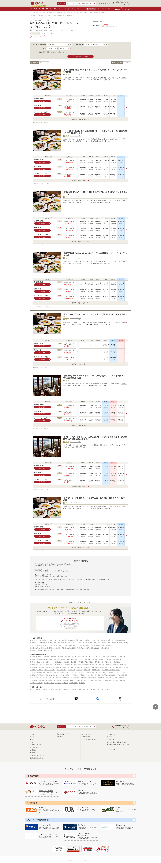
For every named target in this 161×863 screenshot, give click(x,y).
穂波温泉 (33, 675)
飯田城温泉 (66, 677)
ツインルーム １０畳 (41, 112)
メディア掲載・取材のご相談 (116, 742)
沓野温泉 (41, 667)
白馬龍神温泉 (68, 664)
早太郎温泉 (98, 680)
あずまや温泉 (92, 677)
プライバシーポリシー (89, 739)
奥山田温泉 (123, 664)
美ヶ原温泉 (43, 677)
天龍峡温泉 (33, 680)
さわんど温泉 (102, 657)
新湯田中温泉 (50, 667)
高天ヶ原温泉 (89, 662)
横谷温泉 (47, 675)
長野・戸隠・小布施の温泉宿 (84, 13)
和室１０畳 (37, 105)
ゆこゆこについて (105, 3)
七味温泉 (61, 675)
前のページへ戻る (37, 36)
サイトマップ (111, 749)
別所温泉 (51, 677)
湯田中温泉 (49, 680)
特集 (43, 9)
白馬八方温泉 (34, 677)
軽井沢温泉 (33, 667)
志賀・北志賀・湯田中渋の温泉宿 (80, 640)
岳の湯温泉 (86, 667)
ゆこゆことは (111, 734)
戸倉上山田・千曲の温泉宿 (38, 642)
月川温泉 (125, 667)
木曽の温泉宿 (105, 648)
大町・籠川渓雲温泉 (115, 667)
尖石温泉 (80, 662)
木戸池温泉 (57, 680)
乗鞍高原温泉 (96, 670)
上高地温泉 (45, 657)
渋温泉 (105, 672)
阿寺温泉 (98, 675)
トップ (33, 9)
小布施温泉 (90, 675)
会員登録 (33, 750)
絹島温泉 (82, 675)
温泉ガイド (49, 9)
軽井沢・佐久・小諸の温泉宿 (57, 642)
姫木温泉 (98, 672)
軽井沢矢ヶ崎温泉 (72, 659)
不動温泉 (108, 659)
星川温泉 (58, 667)
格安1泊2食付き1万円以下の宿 (39, 689)
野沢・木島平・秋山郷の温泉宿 (59, 640)
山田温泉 (124, 672)
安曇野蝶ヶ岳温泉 (88, 664)
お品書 (123, 77)
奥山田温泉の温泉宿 (99, 13)
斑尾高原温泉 (117, 659)
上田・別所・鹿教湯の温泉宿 (101, 640)
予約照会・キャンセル (37, 755)
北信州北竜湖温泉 (84, 659)
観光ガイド (57, 9)
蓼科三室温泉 (78, 664)
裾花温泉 (49, 672)
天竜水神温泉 (107, 680)
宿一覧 (38, 9)
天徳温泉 (79, 670)
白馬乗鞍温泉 (58, 664)
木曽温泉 (65, 683)
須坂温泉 (66, 662)
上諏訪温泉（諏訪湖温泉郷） (111, 670)
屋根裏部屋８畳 (39, 98)
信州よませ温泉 (88, 680)
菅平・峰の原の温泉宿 (119, 640)
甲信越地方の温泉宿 (59, 13)
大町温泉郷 (95, 667)
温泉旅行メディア (73, 9)
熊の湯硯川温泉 (49, 683)
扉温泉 (74, 657)
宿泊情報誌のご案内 (63, 734)
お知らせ (110, 736)
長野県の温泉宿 (71, 13)
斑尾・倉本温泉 (35, 662)
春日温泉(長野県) (35, 657)
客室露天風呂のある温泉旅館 (86, 689)
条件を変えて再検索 (82, 56)
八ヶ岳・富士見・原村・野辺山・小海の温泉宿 (82, 642)
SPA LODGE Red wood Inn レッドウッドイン (43, 15)
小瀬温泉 (73, 662)
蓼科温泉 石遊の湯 (112, 664)
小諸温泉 (67, 657)
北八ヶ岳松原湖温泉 (46, 664)
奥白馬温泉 (57, 672)
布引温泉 (33, 659)
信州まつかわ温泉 (49, 670)
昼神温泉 (82, 683)
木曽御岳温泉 (73, 672)
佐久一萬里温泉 (61, 670)
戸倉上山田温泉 (122, 675)
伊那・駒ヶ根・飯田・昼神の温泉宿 (88, 648)
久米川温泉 (78, 680)
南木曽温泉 (101, 677)
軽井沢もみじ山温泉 (50, 659)
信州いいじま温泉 (114, 672)
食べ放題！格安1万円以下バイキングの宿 (63, 689)
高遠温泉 (40, 670)
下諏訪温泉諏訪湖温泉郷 (37, 672)
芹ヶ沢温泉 (105, 662)
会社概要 (110, 739)
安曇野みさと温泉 (118, 677)
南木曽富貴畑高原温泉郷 (86, 672)
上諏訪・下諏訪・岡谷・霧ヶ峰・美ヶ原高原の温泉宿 (46, 645)
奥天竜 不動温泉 (91, 657)
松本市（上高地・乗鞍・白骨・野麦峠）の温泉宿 (45, 648)
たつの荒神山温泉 (56, 662)
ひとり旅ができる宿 (103, 689)
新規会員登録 (92, 9)
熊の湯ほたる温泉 (68, 680)
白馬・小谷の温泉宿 (71, 645)
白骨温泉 (54, 675)
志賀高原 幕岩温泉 (119, 680)
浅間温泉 (105, 675)
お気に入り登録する (49, 33)
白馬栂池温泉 (112, 657)
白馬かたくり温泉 (68, 667)
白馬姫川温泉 (75, 677)
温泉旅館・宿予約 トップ (37, 13)
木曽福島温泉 (45, 662)
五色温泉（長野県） (98, 659)
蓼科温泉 (109, 677)
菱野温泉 (97, 662)
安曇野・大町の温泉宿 (69, 648)
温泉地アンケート (62, 736)
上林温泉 (83, 677)
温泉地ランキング (35, 744)
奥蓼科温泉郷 (73, 683)
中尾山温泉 (74, 675)
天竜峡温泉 (78, 667)
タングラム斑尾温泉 (36, 683)
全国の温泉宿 (48, 13)
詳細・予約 (42, 101)
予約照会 (105, 9)
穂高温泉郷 (103, 667)
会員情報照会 (34, 752)
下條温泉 (33, 670)
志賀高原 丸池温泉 (57, 657)
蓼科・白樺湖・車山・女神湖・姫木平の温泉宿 (112, 642)
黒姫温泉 (65, 672)
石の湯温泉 (121, 657)
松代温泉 (58, 677)
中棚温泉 (40, 659)
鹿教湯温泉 (112, 675)
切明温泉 (40, 675)
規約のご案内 (86, 736)
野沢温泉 (41, 680)
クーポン (64, 9)
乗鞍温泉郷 (86, 670)
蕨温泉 (67, 675)
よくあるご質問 (87, 734)
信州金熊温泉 (34, 664)
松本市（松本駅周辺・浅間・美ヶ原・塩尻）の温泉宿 (95, 645)
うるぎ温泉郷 (100, 664)
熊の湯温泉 (61, 659)
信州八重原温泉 (115, 662)
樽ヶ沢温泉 (81, 657)
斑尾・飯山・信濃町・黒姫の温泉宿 (41, 650)
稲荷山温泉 (71, 670)
